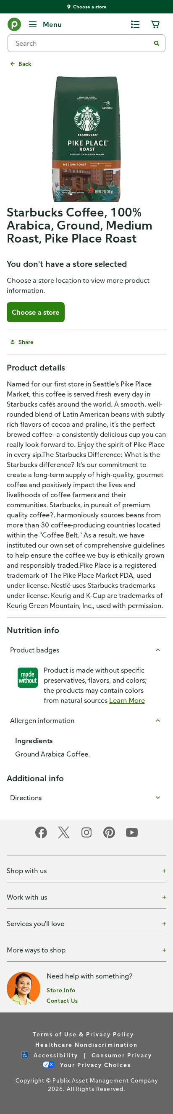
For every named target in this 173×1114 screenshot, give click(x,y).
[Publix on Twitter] (64, 836)
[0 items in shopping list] (135, 24)
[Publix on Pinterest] (109, 836)
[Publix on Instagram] (86, 836)
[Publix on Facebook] (41, 836)
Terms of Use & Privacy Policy (83, 1034)
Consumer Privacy (122, 1055)
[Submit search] (156, 43)
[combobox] (82, 43)
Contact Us (62, 1000)
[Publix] (14, 26)
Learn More (127, 700)
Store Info (61, 990)
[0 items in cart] (155, 24)
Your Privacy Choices (94, 1064)
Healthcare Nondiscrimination (86, 1044)
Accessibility (54, 1055)
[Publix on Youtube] (132, 836)
